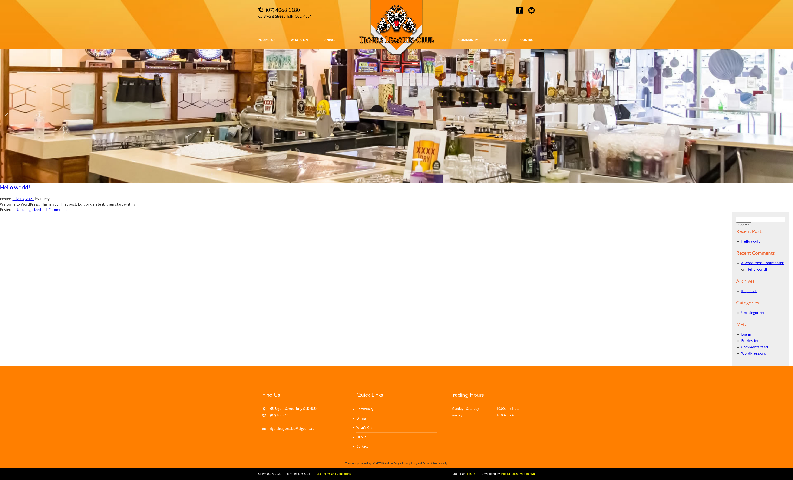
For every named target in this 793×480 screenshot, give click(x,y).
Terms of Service (431, 463)
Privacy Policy (409, 463)
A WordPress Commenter (762, 263)
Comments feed (754, 347)
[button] (6, 115)
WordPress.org (753, 353)
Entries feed (751, 340)
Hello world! (15, 187)
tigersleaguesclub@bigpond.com (293, 429)
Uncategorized (29, 210)
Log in (746, 334)
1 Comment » (56, 210)
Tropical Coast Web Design (518, 473)
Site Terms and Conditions (334, 473)
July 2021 (749, 291)
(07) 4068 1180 (281, 415)
